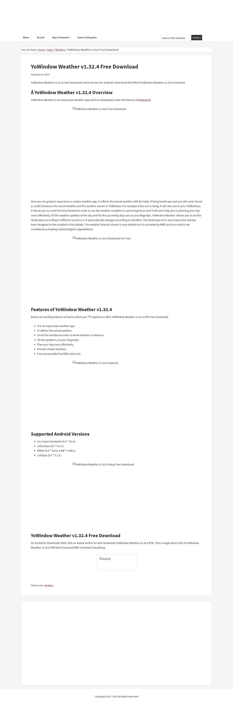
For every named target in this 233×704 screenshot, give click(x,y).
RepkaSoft (144, 100)
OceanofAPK (111, 17)
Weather (48, 585)
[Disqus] (116, 643)
